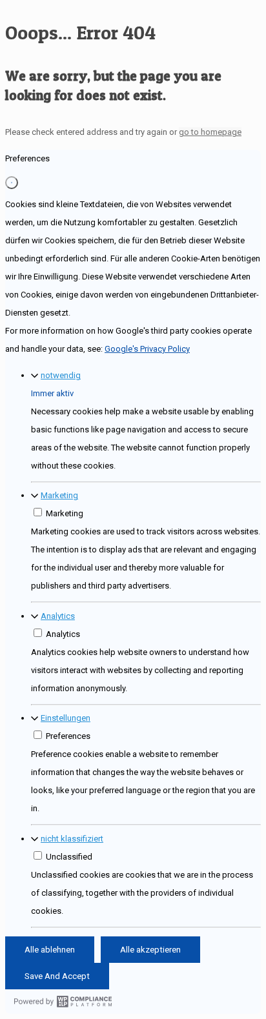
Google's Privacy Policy (147, 349)
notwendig (61, 375)
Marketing (59, 495)
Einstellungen (65, 718)
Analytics (58, 616)
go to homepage (210, 132)
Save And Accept (57, 976)
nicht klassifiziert (72, 838)
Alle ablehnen (50, 949)
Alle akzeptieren (150, 949)
